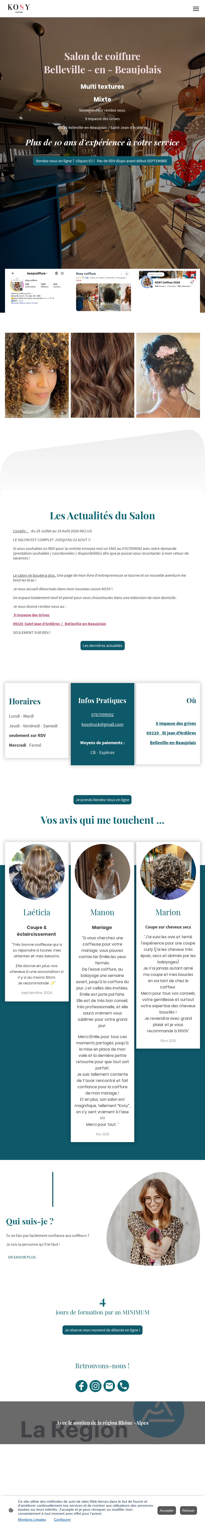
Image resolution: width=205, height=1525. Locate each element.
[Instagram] (96, 1386)
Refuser (188, 1510)
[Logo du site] (19, 9)
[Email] (110, 1386)
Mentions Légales (32, 1519)
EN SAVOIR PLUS (22, 1257)
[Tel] (124, 1386)
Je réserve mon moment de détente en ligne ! (102, 1330)
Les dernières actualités (102, 645)
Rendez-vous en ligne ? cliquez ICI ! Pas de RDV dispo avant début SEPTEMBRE (102, 160)
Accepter (167, 1510)
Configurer (62, 1519)
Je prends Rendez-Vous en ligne (102, 799)
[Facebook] (82, 1386)
